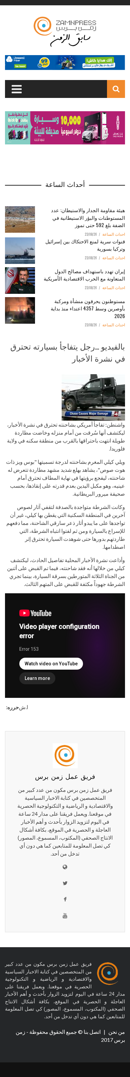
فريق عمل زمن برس (65, 776)
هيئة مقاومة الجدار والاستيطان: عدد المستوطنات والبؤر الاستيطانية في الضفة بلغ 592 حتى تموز (88, 217)
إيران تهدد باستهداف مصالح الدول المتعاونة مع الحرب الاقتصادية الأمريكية (84, 274)
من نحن (116, 1032)
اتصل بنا (93, 1032)
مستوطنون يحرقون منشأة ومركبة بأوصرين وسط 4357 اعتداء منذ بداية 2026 (88, 308)
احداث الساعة (113, 234)
